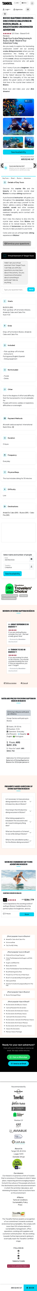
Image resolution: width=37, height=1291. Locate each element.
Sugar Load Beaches (12, 963)
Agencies (19, 9)
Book (31, 1288)
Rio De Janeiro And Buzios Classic (16, 1004)
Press (20, 1205)
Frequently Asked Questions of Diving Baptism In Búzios (18, 787)
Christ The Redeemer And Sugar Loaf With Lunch (19, 958)
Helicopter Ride (11, 981)
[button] (2, 165)
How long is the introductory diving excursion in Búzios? (16, 811)
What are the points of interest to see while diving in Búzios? (17, 832)
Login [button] (7, 9)
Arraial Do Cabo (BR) (10, 512)
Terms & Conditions (20, 1200)
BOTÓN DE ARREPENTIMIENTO (18, 1266)
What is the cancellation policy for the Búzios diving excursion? (17, 841)
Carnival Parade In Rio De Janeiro (16, 1008)
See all (25, 683)
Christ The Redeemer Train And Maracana (19, 968)
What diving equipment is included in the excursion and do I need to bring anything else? (16, 822)
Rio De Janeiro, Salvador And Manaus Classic (20, 1020)
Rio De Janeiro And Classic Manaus (17, 1023)
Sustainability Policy (20, 1202)
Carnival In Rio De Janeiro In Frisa (16, 1017)
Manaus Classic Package (14, 1032)
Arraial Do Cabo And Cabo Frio (15, 939)
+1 (28, 101)
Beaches (24, 595)
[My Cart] (4, 14)
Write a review (10, 683)
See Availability (18, 152)
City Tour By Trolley (12, 945)
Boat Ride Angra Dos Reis (14, 972)
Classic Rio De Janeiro (13, 1029)
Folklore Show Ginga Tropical (15, 955)
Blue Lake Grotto (11, 966)
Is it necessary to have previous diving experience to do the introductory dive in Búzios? (17, 801)
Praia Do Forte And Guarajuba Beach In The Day (19, 984)
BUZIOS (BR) (8, 307)
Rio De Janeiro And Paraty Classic (16, 1013)
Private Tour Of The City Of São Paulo (17, 975)
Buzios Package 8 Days (13, 995)
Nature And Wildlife (9, 598)
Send (31, 289)
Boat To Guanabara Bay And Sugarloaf (18, 978)
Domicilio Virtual (18, 1157)
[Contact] (27, 9)
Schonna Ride (10, 942)
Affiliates (20, 1197)
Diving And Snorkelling (10, 595)
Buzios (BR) (24, 512)
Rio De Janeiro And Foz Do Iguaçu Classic (19, 1026)
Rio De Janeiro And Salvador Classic (17, 1011)
